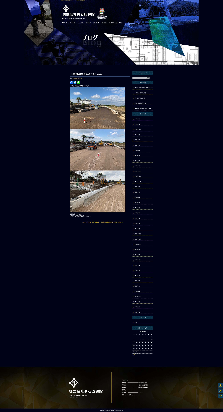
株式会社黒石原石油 (143, 387)
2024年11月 (138, 176)
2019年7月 (137, 312)
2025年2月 (137, 160)
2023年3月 (137, 281)
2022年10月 (138, 296)
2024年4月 (137, 213)
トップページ (65, 23)
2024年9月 (137, 187)
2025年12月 (138, 129)
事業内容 (88, 23)
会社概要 (104, 23)
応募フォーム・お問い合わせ (116, 23)
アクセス (140, 392)
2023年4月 (137, 275)
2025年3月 (137, 155)
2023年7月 (137, 260)
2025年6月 (137, 140)
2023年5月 (137, 270)
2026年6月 (137, 119)
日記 (136, 322)
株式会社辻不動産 (142, 382)
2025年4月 (137, 150)
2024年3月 (137, 218)
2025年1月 (137, 166)
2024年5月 (137, 207)
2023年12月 (138, 234)
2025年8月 (137, 134)
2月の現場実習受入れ (140, 103)
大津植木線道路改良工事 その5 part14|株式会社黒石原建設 (73, 0)
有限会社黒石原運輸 (143, 385)
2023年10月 (138, 244)
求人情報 (80, 23)
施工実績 (96, 23)
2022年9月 (137, 301)
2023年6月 (137, 265)
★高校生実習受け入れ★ (141, 93)
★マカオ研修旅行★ (140, 98)
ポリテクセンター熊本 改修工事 (90, 222)
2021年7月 (137, 307)
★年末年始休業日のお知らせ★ (143, 108)
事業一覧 (73, 23)
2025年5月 (137, 145)
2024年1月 (137, 228)
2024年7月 (137, 197)
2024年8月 (137, 192)
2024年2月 (137, 223)
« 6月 (133, 355)
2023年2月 (137, 286)
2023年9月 (137, 249)
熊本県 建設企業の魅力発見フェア (143, 87)
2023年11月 (138, 239)
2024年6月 (137, 202)
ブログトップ (143, 73)
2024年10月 (138, 181)
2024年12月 (138, 171)
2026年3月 (137, 124)
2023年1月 (137, 291)
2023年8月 (137, 254)
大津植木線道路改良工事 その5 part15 (112, 222)
